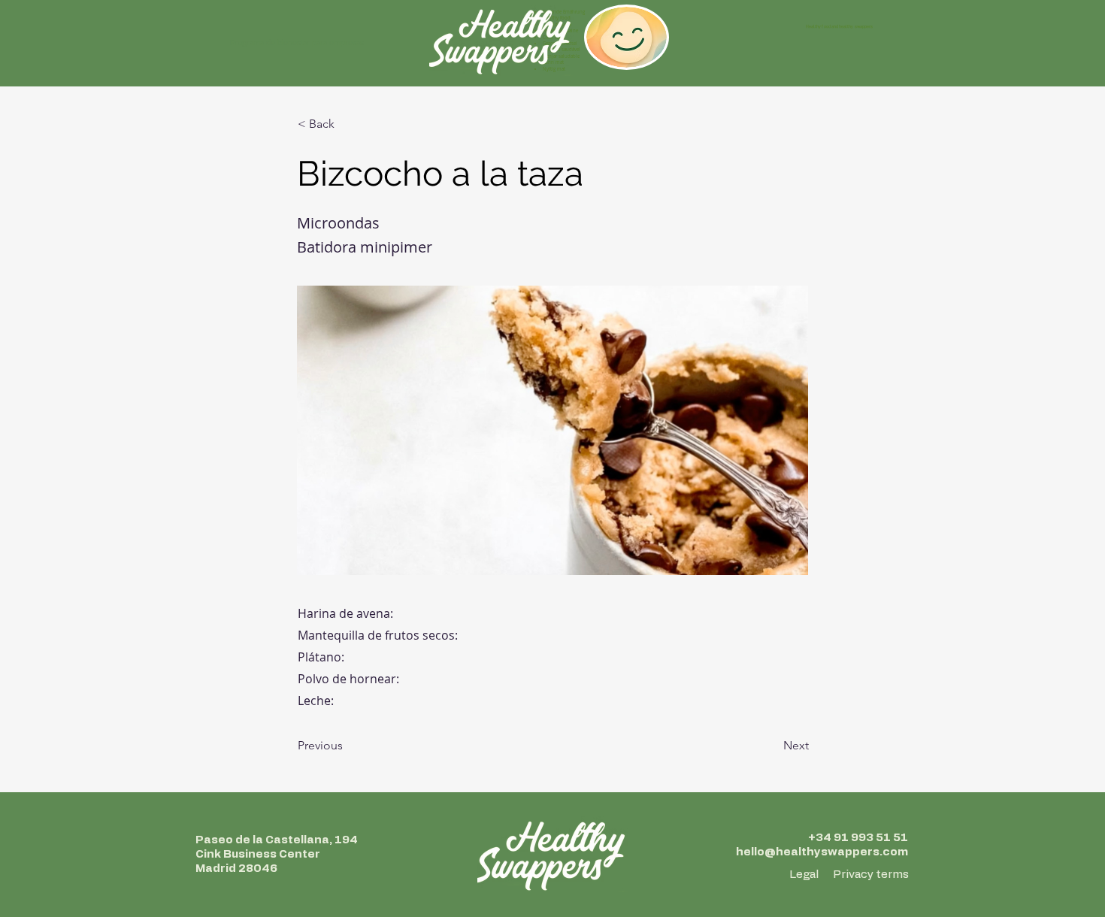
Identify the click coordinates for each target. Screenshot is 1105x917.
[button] (347, 124)
